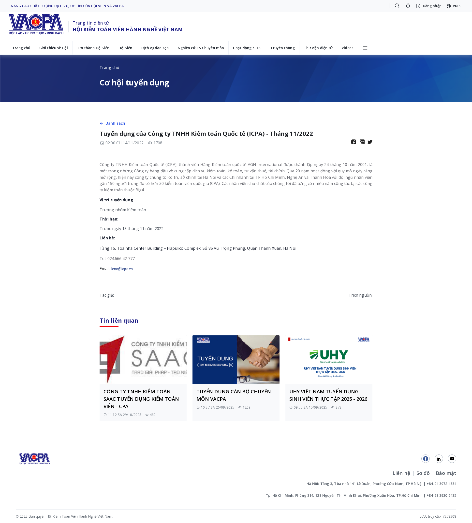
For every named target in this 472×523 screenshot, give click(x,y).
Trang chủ (21, 47)
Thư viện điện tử (318, 47)
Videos (347, 47)
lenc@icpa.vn (122, 269)
